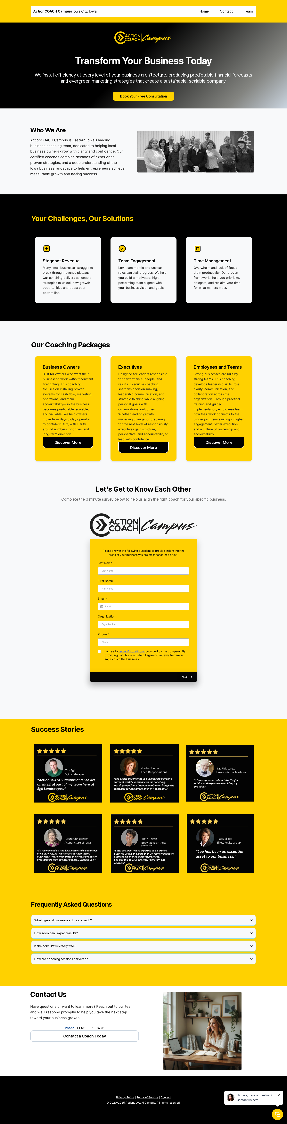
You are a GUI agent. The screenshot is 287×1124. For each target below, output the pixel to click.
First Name (105, 581)
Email (103, 598)
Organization (106, 616)
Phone (103, 634)
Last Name (105, 563)
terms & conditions (132, 651)
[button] (187, 677)
